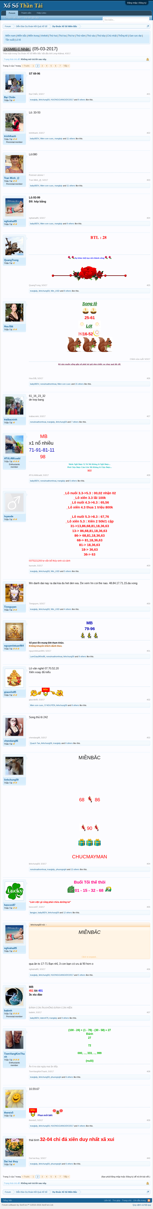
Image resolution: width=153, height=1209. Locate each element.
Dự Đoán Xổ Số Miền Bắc (29, 53)
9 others (82, 656)
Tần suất (9, 40)
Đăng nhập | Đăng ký (136, 3)
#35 (148, 907)
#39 (148, 1120)
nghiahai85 (10, 221)
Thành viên (26, 13)
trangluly (34, 100)
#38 (148, 1071)
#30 (148, 603)
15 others (79, 384)
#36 (148, 969)
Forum (12, 13)
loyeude (8, 516)
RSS (149, 1200)
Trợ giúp (116, 1200)
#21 (148, 94)
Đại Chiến (9, 97)
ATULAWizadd (12, 458)
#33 (148, 737)
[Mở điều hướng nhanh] (148, 26)
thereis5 (8, 1112)
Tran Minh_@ (11, 178)
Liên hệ (107, 1200)
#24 (148, 218)
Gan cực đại (135, 35)
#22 (148, 133)
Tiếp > (66, 66)
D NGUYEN (49, 705)
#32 (148, 700)
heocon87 (9, 905)
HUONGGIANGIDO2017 (62, 100)
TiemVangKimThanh (14, 1055)
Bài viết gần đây (32, 18)
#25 (148, 285)
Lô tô (18, 40)
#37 (148, 1012)
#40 (148, 1158)
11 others (71, 138)
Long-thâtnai (58, 53)
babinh (8, 1010)
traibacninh (10, 419)
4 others (67, 609)
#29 (148, 565)
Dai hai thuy (11, 1161)
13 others (75, 869)
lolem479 (44, 1018)
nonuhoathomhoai (48, 384)
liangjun (33, 912)
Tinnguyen (10, 606)
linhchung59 (44, 100)
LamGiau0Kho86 (37, 656)
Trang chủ (126, 1200)
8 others (81, 100)
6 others (73, 481)
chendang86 (11, 740)
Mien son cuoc (47, 138)
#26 (148, 378)
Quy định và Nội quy (142, 1205)
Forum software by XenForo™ (28, 1205)
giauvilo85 (10, 692)
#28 (148, 475)
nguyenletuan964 (14, 645)
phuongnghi (61, 869)
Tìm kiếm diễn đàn (12, 18)
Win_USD (55, 291)
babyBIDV (34, 138)
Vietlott (44, 35)
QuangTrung (11, 260)
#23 (148, 180)
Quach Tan (35, 743)
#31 (148, 651)
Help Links (41, 13)
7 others (75, 422)
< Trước (26, 66)
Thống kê (123, 35)
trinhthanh (10, 136)
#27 (148, 416)
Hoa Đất (8, 326)
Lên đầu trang (139, 1200)
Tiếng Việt (7, 1200)
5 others (67, 571)
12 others (67, 912)
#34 (148, 864)
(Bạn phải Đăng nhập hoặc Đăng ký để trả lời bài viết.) (125, 1177)
